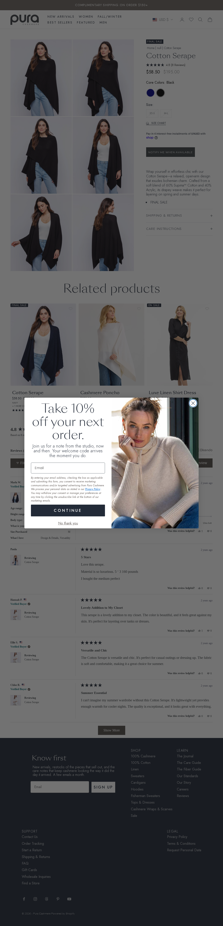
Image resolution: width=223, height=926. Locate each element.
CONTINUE (68, 510)
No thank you (68, 523)
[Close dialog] (193, 403)
